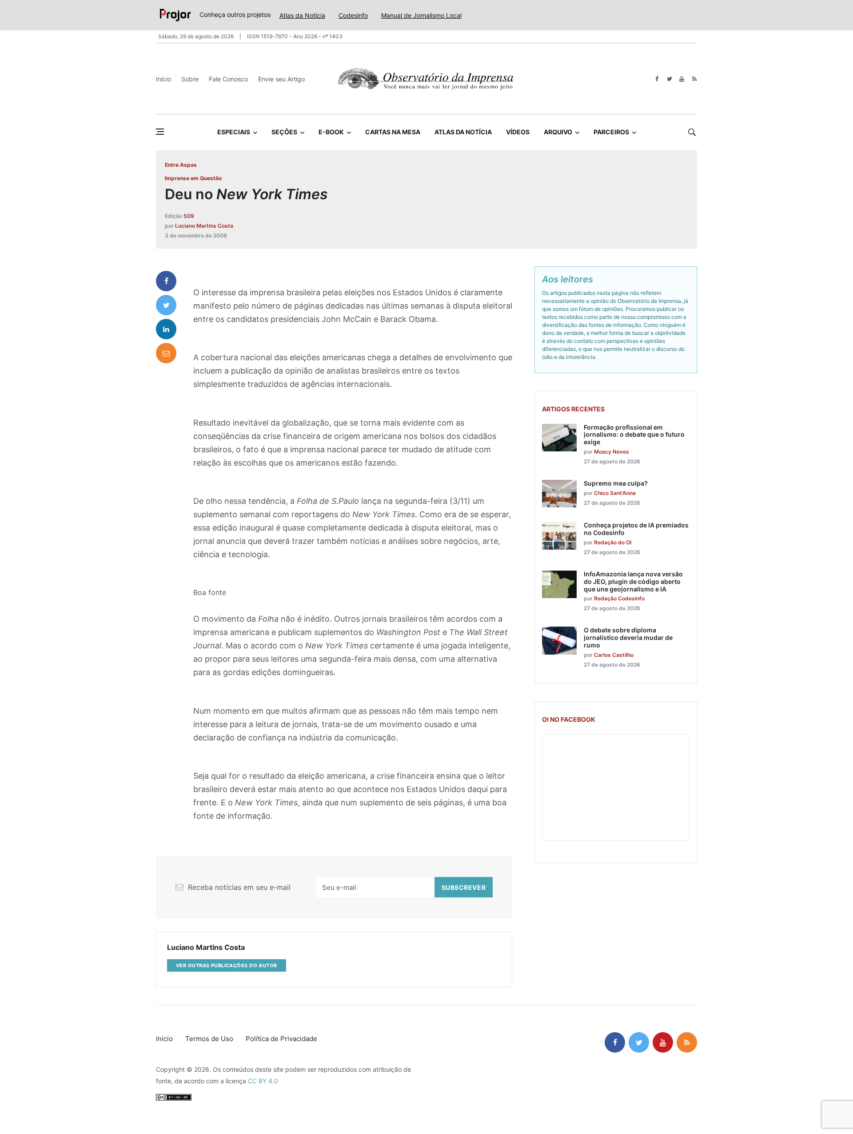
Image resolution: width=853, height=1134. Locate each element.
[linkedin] (166, 329)
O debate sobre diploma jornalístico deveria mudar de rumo (628, 637)
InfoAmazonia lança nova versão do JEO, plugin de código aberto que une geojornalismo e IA (633, 581)
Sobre (190, 79)
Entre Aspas (181, 164)
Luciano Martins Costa (204, 225)
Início (163, 79)
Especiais (233, 132)
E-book (331, 132)
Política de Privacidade (281, 1038)
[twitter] (669, 79)
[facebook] (657, 79)
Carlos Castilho (614, 654)
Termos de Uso (209, 1038)
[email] (166, 353)
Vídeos (518, 132)
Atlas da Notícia (302, 15)
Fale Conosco (228, 79)
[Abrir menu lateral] (160, 131)
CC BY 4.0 (263, 1081)
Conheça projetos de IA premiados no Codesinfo (636, 528)
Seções (284, 132)
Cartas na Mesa (392, 132)
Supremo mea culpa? (616, 483)
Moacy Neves (611, 451)
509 (188, 216)
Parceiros (611, 132)
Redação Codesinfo (619, 598)
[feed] (694, 79)
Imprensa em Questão (193, 178)
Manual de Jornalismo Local (421, 15)
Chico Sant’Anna (615, 493)
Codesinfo (353, 15)
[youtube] (682, 79)
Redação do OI (612, 542)
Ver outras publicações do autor (226, 965)
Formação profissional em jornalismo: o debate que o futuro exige (634, 434)
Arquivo (558, 132)
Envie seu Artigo (281, 79)
